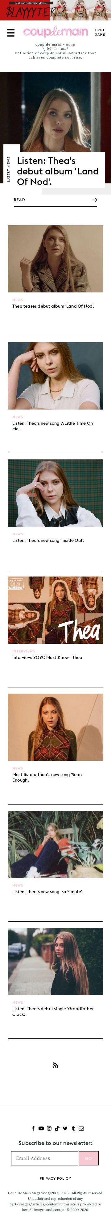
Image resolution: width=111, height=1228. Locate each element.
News (17, 300)
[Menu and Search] (10, 33)
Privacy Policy (55, 1178)
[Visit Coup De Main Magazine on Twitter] (65, 1129)
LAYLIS (100, 32)
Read (19, 199)
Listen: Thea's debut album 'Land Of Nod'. (58, 171)
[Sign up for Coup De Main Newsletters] (81, 1129)
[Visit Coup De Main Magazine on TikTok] (57, 1129)
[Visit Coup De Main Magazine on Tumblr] (73, 1129)
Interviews (23, 651)
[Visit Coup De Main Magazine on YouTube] (41, 1129)
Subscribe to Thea (55, 1065)
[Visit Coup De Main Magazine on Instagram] (49, 1129)
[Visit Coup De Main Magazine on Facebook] (33, 1129)
